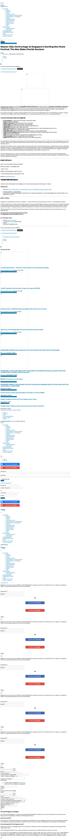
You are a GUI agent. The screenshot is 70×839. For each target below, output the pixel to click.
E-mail (2, 495)
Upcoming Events (10, 28)
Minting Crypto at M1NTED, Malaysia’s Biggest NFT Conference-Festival (24, 309)
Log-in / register (7, 36)
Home (4, 412)
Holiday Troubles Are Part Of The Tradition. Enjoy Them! (19, 399)
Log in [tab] (4, 459)
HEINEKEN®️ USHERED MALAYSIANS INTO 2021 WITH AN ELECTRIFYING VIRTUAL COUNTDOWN (30, 350)
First (14, 769)
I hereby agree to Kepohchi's (15, 782)
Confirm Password (5, 488)
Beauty (8, 10)
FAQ (4, 33)
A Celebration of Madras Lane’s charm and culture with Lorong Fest (22, 406)
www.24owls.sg (12, 220)
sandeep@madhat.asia (8, 270)
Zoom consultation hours (7, 803)
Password (3, 475)
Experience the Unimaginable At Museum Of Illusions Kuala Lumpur (22, 329)
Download (20, 68)
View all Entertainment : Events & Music (11, 410)
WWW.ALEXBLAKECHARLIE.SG (9, 176)
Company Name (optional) (7, 799)
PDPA (4, 419)
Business (8, 11)
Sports (7, 24)
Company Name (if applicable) (8, 774)
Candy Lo (7, 54)
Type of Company (5, 776)
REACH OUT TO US (8, 34)
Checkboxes (4, 780)
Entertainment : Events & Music (14, 15)
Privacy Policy (6, 417)
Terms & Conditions (8, 416)
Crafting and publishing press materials (11, 800)
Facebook (5, 221)
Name (2, 767)
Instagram (12, 221)
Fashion (8, 18)
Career (7, 12)
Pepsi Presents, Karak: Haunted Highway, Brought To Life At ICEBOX (22, 392)
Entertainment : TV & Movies (13, 16)
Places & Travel (10, 23)
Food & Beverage (10, 19)
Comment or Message (6, 779)
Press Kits (5, 8)
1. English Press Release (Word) (8, 68)
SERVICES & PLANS (8, 32)
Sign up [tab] (5, 460)
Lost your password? (6, 483)
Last (14, 770)
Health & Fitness (10, 20)
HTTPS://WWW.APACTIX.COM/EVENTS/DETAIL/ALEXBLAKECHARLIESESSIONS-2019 (29, 189)
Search (2, 41)
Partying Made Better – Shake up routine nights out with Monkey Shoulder (25, 267)
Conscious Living (10, 14)
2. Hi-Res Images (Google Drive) (9, 71)
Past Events (9, 29)
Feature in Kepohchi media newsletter (11, 802)
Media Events (6, 27)
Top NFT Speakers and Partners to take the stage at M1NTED (20, 288)
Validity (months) (5, 804)
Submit (2, 787)
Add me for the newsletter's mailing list (15, 784)
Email (2, 771)
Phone (2, 786)
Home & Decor (9, 21)
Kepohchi (12, 421)
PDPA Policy (22, 782)
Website (3, 806)
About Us (5, 413)
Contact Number (5, 773)
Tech (7, 25)
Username (3, 471)
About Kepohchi (7, 31)
